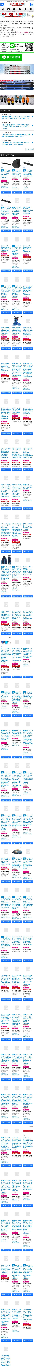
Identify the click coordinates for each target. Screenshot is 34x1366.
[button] (2, 4)
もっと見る (29, 149)
